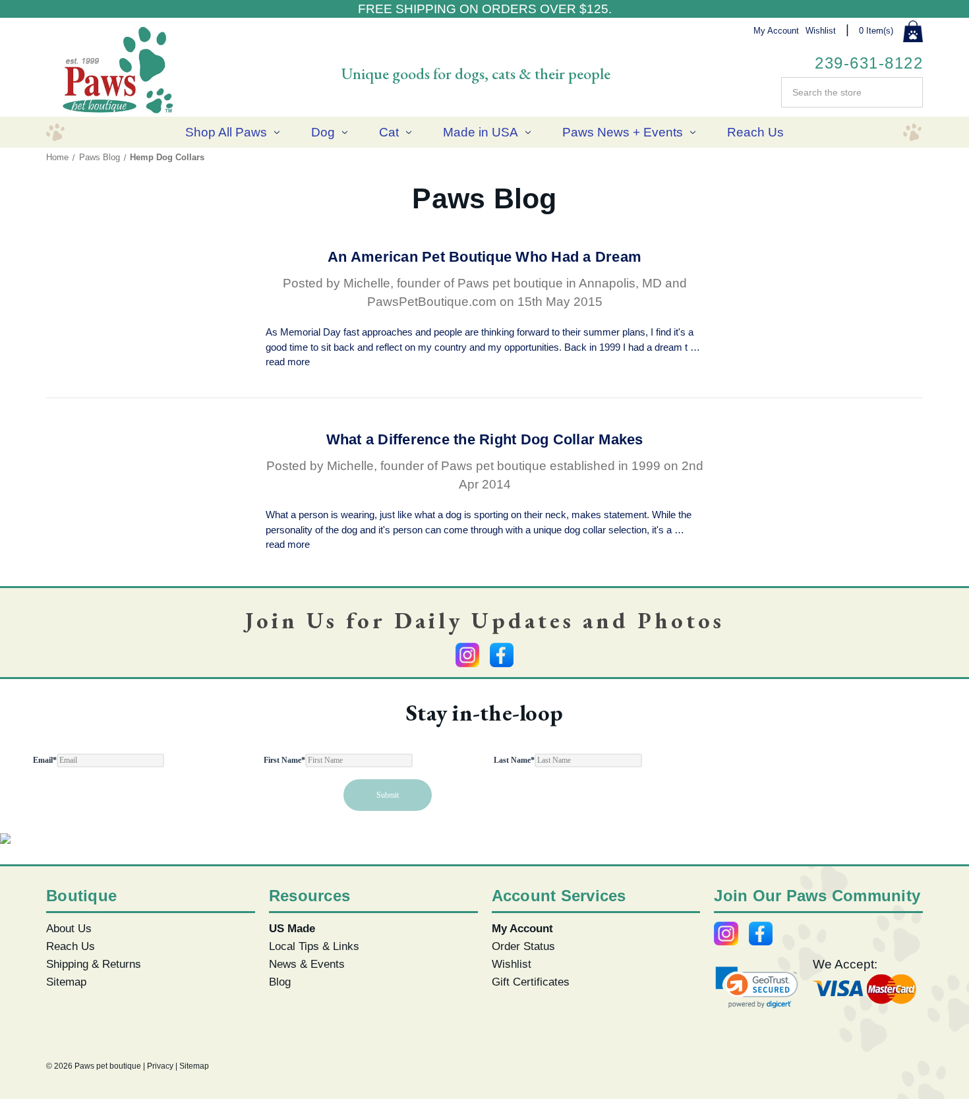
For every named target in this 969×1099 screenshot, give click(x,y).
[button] (757, 987)
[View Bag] (913, 31)
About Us (69, 928)
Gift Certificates (531, 981)
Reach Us (755, 132)
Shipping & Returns (93, 963)
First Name (284, 760)
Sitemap (66, 981)
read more (288, 361)
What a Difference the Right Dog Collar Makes (484, 439)
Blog (280, 981)
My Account (776, 31)
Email (45, 760)
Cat (389, 132)
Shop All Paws (226, 132)
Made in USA (480, 132)
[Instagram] (467, 655)
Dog (323, 132)
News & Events (307, 963)
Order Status (523, 946)
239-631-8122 (869, 63)
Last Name (514, 760)
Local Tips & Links (314, 946)
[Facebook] (502, 655)
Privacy (160, 1066)
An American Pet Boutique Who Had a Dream (484, 257)
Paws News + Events (622, 132)
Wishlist (821, 31)
